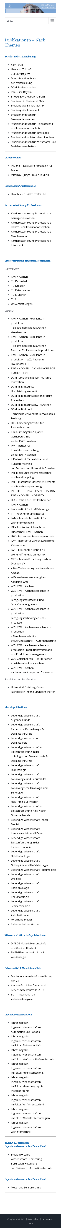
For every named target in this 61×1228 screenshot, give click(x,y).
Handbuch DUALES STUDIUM (28, 194)
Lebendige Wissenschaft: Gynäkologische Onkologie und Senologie (29, 788)
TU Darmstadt (19, 281)
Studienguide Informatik (25, 110)
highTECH (17, 64)
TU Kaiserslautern (21, 290)
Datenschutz (34, 1219)
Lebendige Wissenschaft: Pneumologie (33, 869)
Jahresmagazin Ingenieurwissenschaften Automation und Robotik (26, 1027)
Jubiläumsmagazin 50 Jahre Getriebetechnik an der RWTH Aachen (27, 436)
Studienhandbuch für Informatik (30, 133)
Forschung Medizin (22, 919)
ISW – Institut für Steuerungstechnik (32, 536)
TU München (18, 294)
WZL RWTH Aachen (22, 586)
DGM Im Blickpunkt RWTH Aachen (31, 404)
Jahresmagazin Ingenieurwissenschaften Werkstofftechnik (26, 1127)
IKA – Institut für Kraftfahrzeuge (30, 509)
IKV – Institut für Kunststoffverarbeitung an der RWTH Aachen (25, 450)
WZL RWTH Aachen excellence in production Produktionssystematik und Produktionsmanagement (31, 650)
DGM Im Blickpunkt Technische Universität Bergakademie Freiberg (33, 414)
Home (30, 1223)
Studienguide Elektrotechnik (27, 105)
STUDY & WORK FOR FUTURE (28, 96)
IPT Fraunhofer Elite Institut (27, 513)
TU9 (13, 299)
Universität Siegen (22, 304)
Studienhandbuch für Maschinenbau (32, 137)
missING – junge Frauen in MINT (30, 175)
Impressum (47, 1219)
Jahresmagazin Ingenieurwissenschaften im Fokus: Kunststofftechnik (27, 1068)
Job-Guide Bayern (21, 92)
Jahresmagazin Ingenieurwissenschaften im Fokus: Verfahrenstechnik (27, 1100)
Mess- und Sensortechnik (26, 1187)
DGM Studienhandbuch (24, 87)
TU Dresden (18, 286)
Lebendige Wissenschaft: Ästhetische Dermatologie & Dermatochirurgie (27, 729)
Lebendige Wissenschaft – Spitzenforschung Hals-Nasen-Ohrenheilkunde (29, 810)
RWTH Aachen (19, 276)
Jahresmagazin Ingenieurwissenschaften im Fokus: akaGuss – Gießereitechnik (32, 1054)
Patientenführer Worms (25, 924)
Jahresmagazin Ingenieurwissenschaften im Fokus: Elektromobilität (26, 1041)
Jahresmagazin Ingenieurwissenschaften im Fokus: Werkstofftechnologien (30, 1113)
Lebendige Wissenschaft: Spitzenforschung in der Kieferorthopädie (25, 842)
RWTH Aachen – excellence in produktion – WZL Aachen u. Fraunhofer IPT (28, 359)
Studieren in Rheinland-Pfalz (27, 101)
